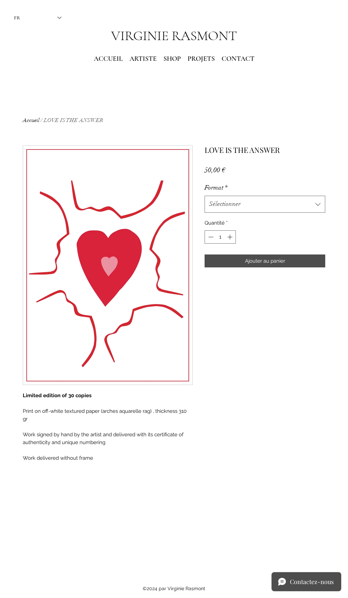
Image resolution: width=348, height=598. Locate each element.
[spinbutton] (220, 237)
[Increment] (230, 237)
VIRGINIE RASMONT (174, 36)
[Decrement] (210, 237)
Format (216, 187)
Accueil (31, 120)
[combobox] (265, 204)
